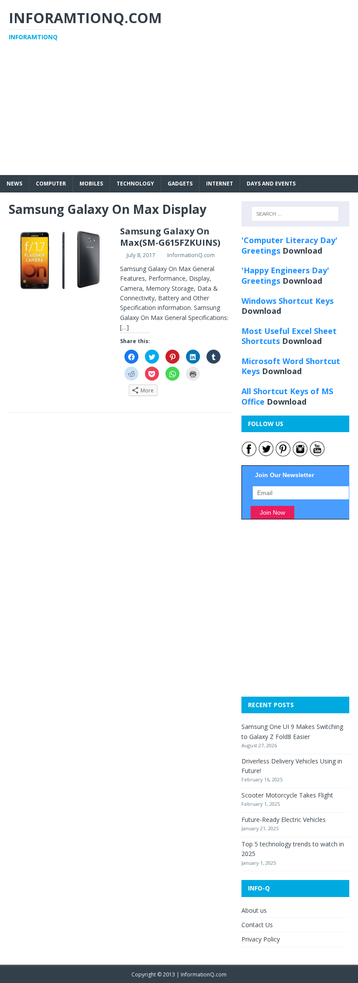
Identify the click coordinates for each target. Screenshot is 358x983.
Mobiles (91, 183)
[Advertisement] (179, 114)
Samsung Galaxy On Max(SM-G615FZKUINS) (170, 236)
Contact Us (257, 925)
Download (302, 250)
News (14, 183)
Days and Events (271, 183)
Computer (51, 183)
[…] (124, 327)
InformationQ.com (191, 255)
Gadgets (180, 183)
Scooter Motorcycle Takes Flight (287, 795)
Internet (219, 183)
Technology (135, 183)
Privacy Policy (260, 939)
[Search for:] (295, 213)
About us (254, 910)
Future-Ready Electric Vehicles (283, 819)
